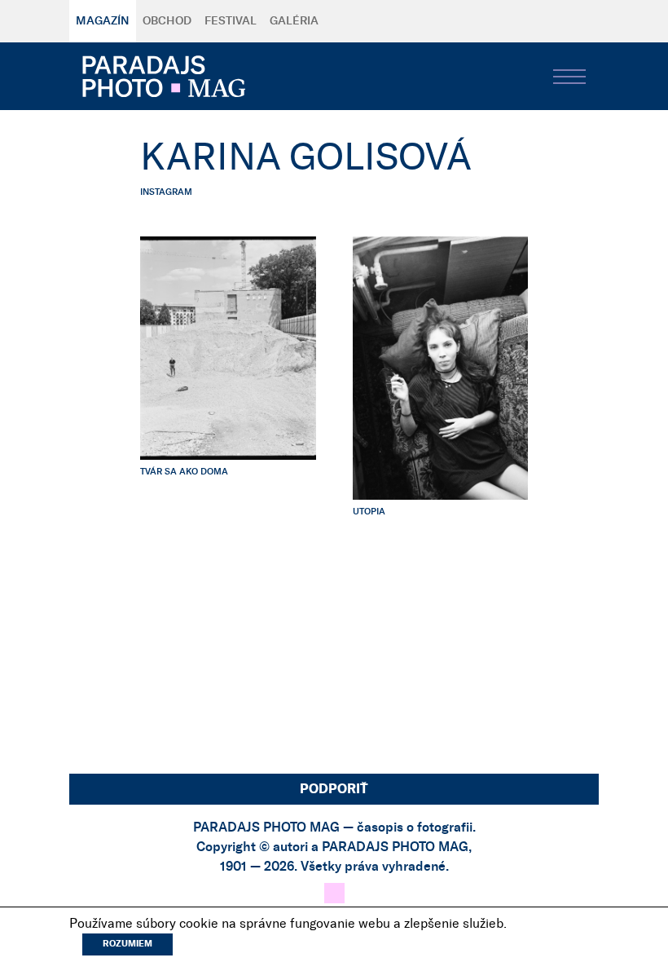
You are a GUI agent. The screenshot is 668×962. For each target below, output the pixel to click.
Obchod (167, 21)
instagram (166, 192)
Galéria (294, 21)
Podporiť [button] (334, 789)
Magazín (103, 21)
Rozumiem (127, 943)
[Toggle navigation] (569, 76)
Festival (230, 21)
